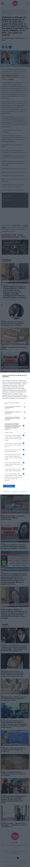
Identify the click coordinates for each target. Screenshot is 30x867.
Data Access (15, 491)
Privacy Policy (23, 491)
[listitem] (15, 403)
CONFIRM (9, 486)
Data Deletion (6, 491)
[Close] (27, 375)
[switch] (24, 407)
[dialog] (15, 434)
